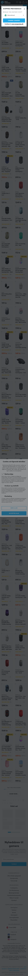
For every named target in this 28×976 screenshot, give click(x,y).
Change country (14, 20)
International (11, 15)
